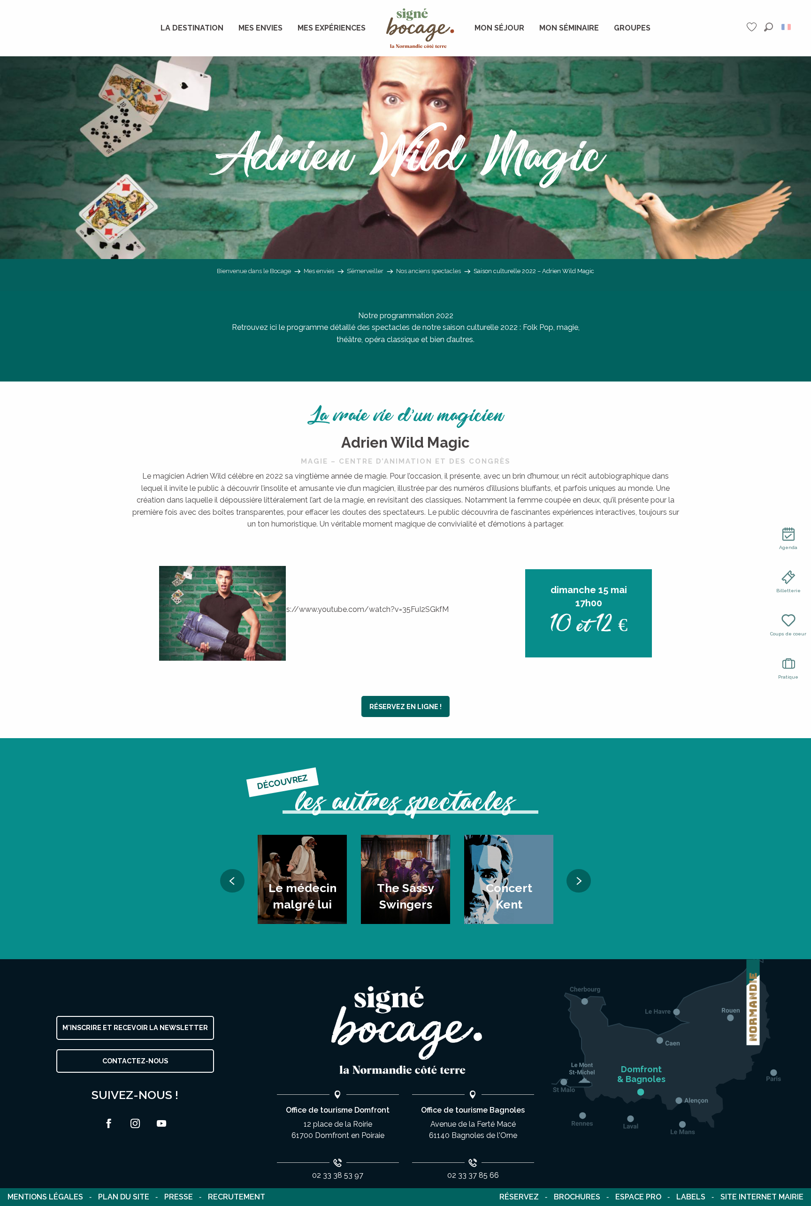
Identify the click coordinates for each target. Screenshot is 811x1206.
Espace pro (638, 1196)
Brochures (577, 1196)
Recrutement (236, 1196)
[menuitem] (192, 28)
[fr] (787, 27)
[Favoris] (752, 27)
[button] (768, 27)
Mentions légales (45, 1196)
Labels (690, 1196)
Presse (178, 1196)
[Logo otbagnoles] (405, 1030)
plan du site (123, 1196)
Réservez (519, 1196)
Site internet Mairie (761, 1196)
